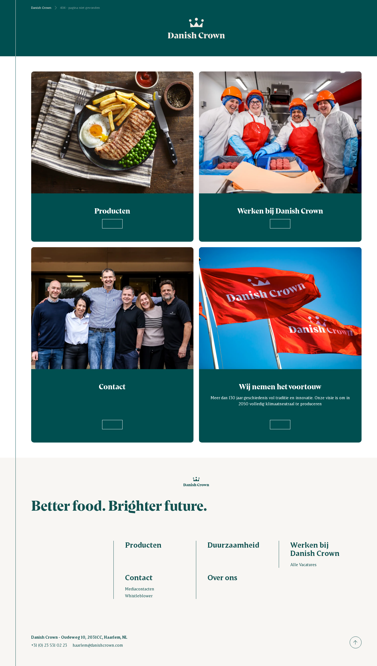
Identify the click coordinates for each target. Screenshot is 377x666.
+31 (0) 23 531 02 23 (49, 645)
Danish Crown (41, 8)
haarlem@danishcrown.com (98, 645)
